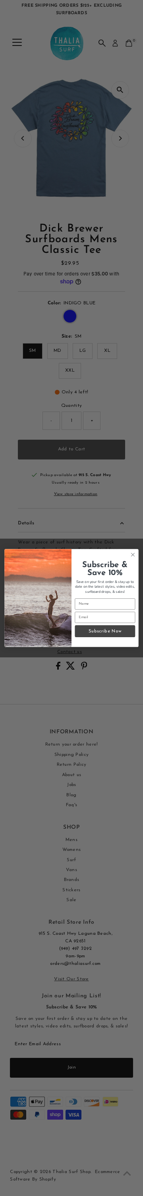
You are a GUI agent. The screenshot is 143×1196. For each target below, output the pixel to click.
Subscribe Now (105, 631)
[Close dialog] (133, 555)
